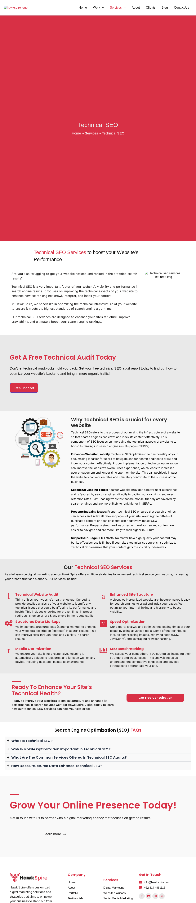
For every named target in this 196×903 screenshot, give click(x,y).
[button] (102, 7)
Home (76, 133)
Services (91, 133)
